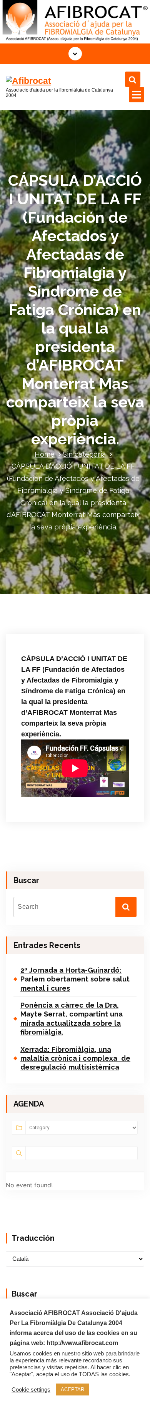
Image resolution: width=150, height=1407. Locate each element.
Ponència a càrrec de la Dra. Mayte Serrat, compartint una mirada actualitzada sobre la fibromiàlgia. (71, 1018)
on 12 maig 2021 (48, 621)
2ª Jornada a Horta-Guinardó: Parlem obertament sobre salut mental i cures (75, 979)
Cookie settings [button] (31, 1390)
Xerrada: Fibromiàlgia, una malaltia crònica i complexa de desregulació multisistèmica (75, 1058)
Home (45, 454)
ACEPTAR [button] (72, 1389)
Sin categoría (84, 454)
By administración (48, 632)
